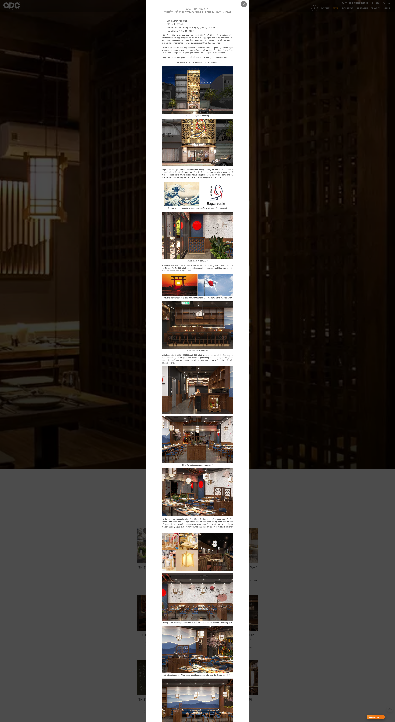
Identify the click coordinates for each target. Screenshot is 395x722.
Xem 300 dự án (375, 717)
